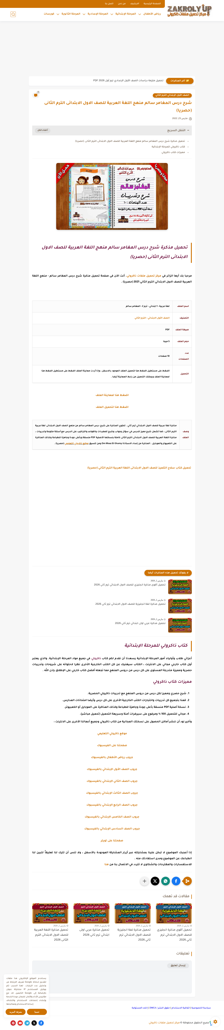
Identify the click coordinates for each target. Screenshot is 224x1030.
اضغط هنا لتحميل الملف (112, 407)
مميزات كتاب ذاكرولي (173, 152)
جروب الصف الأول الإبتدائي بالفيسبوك (112, 769)
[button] (176, 881)
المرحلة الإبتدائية (125, 14)
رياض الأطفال (152, 14)
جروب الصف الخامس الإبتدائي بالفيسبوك (112, 817)
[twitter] (34, 1023)
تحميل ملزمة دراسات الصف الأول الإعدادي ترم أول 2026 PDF (128, 80)
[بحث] (13, 14)
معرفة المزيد (15, 1012)
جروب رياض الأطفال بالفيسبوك (112, 757)
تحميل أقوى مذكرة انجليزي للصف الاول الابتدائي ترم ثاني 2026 (130, 585)
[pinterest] (13, 1023)
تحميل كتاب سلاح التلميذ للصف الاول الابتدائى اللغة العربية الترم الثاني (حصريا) (140, 468)
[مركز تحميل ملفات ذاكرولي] (190, 10)
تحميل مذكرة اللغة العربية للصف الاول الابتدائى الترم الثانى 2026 (51, 935)
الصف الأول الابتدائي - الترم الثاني (152, 318)
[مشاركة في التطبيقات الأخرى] (144, 881)
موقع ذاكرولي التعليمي (77, 443)
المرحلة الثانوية (71, 14)
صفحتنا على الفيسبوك (112, 745)
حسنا (36, 1012)
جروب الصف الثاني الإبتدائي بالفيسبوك (112, 781)
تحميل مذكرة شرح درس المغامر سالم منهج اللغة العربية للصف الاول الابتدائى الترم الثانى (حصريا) (130, 141)
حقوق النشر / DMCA (160, 1008)
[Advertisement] (112, 49)
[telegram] (27, 1023)
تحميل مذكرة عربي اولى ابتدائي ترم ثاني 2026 (140, 623)
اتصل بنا (109, 4)
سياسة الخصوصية (201, 1008)
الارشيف (134, 4)
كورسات (49, 14)
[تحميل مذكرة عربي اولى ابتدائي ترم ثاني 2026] (180, 625)
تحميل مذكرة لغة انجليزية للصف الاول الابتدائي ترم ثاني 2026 (130, 604)
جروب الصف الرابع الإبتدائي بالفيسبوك (112, 805)
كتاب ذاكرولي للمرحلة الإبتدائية (168, 147)
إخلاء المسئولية (140, 1008)
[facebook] (41, 1023)
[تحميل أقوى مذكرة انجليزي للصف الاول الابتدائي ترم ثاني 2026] (180, 586)
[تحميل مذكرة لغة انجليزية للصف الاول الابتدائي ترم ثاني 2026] (180, 606)
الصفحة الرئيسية (152, 4)
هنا (106, 864)
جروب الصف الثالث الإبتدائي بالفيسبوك (112, 793)
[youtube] (20, 1023)
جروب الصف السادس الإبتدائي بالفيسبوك (112, 829)
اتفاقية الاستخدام (181, 1008)
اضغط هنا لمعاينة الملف (112, 395)
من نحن (122, 4)
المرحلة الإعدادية (98, 14)
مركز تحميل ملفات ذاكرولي (164, 1023)
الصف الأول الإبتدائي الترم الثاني (172, 95)
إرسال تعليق (178, 965)
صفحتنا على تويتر (112, 840)
